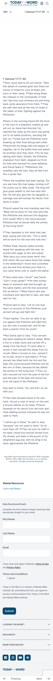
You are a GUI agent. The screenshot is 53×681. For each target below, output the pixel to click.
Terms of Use (42, 564)
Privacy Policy (13, 567)
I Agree (11, 578)
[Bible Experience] (42, 3)
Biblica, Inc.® (34, 459)
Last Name (9, 533)
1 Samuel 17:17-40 (35, 11)
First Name (9, 519)
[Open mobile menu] (6, 3)
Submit (9, 611)
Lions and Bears (12, 488)
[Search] (47, 3)
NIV (6, 11)
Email (6, 547)
